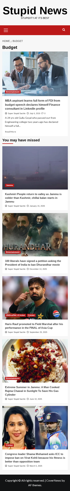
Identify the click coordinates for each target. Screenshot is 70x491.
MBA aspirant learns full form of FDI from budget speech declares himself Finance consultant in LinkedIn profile (32, 104)
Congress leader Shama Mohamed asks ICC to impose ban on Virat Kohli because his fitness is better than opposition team (35, 457)
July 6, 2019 (35, 113)
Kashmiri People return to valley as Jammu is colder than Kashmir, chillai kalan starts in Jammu (33, 198)
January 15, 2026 (37, 206)
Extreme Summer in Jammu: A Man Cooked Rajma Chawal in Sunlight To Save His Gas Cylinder (32, 391)
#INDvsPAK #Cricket (15, 315)
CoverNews (53, 480)
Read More (10, 131)
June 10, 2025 (36, 399)
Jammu (9, 185)
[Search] (64, 30)
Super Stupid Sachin (16, 113)
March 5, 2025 (36, 466)
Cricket (31, 315)
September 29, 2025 (38, 332)
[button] (6, 29)
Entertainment (13, 92)
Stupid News (35, 11)
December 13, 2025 (38, 269)
